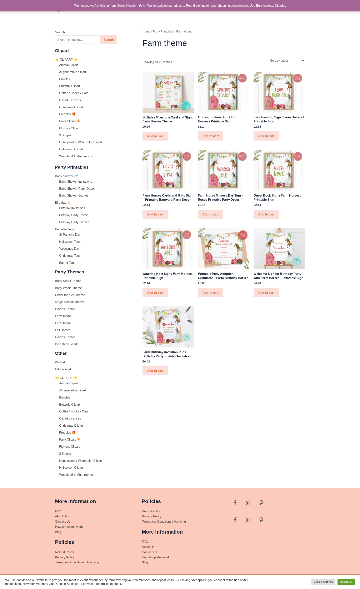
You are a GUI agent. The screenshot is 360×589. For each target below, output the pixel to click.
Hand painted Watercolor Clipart (80, 142)
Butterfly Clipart (69, 86)
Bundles (64, 79)
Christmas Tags (70, 255)
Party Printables (163, 31)
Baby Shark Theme (68, 281)
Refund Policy (64, 552)
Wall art (60, 362)
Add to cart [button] (155, 136)
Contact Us (62, 521)
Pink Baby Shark (66, 344)
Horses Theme (65, 309)
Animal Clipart (68, 65)
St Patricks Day (70, 234)
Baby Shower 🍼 (66, 176)
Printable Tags (64, 229)
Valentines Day (69, 248)
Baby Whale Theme (68, 288)
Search (60, 32)
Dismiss (280, 5)
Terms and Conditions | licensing (77, 562)
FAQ (58, 511)
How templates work (69, 526)
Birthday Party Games (74, 222)
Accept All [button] (346, 581)
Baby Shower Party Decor (77, 188)
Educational (63, 369)
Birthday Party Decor (73, 215)
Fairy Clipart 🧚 (69, 121)
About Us (61, 516)
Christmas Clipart (71, 107)
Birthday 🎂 (63, 202)
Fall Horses (63, 330)
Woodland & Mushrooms (76, 156)
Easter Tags (67, 262)
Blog (58, 532)
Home (146, 31)
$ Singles (65, 135)
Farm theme (63, 316)
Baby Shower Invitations (75, 181)
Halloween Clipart (71, 149)
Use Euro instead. (262, 5)
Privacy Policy (65, 557)
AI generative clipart (72, 72)
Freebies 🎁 (67, 114)
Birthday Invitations (72, 208)
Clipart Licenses (70, 100)
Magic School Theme (69, 302)
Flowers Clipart (69, 128)
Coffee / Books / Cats (73, 93)
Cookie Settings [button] (323, 581)
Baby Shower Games (74, 195)
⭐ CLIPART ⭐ (66, 59)
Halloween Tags (70, 241)
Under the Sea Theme (70, 295)
